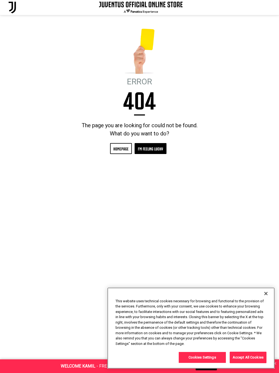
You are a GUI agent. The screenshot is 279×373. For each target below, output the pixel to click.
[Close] (266, 294)
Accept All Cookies (248, 357)
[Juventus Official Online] (12, 7)
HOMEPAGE (121, 148)
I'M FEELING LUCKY (150, 148)
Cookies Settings (202, 357)
